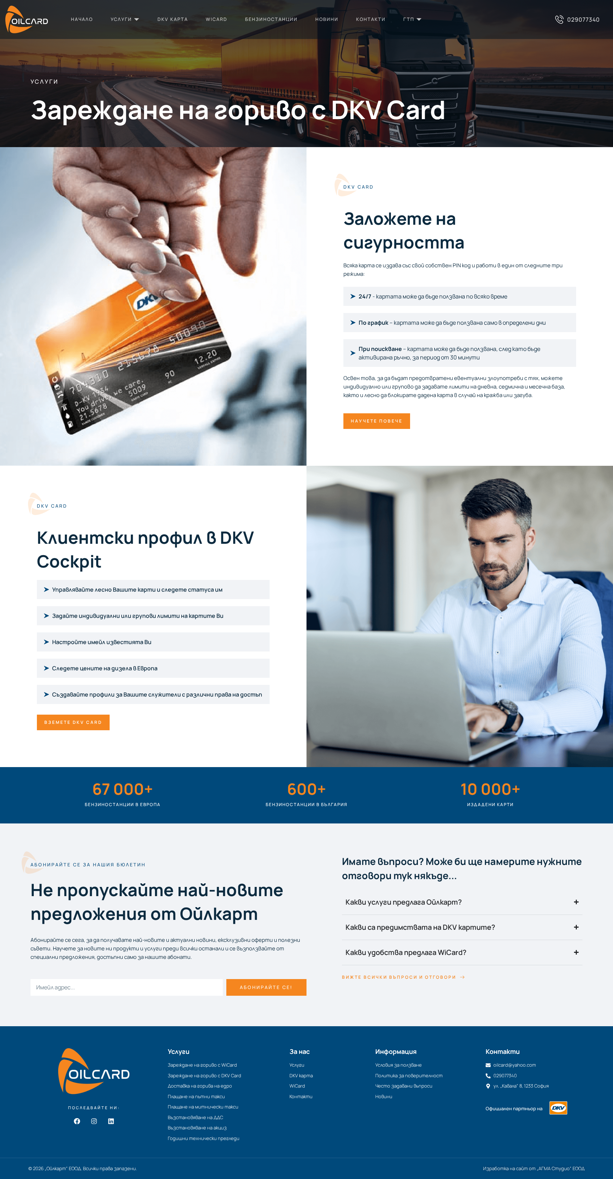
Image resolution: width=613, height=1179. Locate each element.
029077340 (583, 19)
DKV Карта (173, 19)
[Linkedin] (111, 1121)
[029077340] (559, 19)
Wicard (216, 19)
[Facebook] (77, 1121)
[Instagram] (94, 1121)
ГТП (408, 19)
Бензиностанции (271, 19)
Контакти (371, 19)
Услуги (121, 19)
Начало (82, 19)
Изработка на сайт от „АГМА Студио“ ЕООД (534, 1168)
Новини (326, 19)
